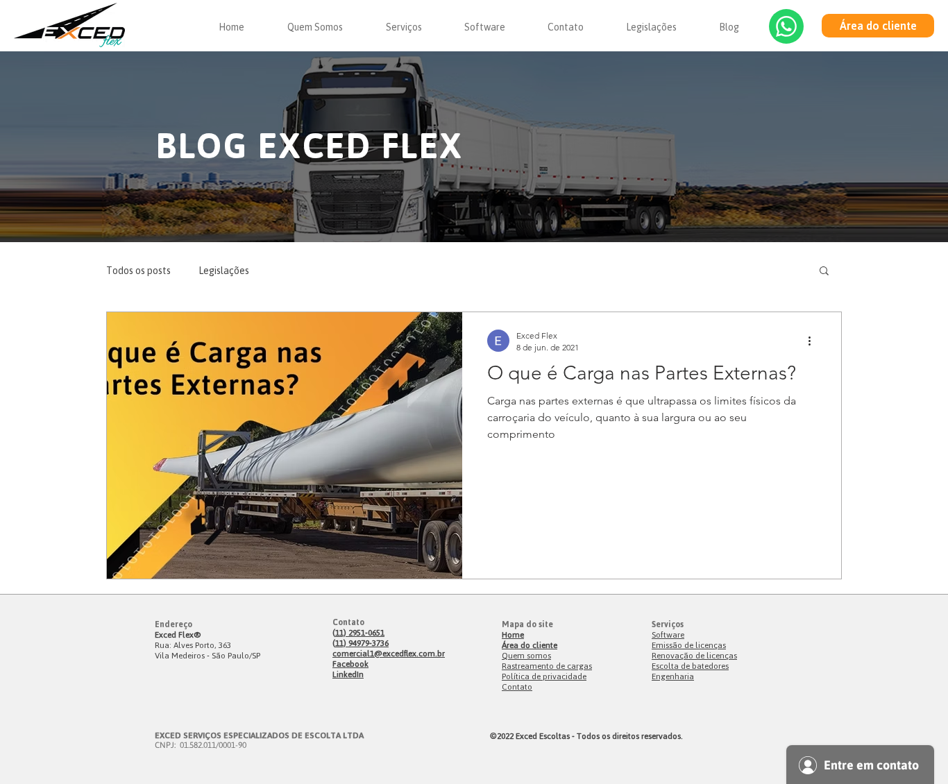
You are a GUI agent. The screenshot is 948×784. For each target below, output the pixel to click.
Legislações (223, 270)
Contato (517, 686)
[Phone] (786, 26)
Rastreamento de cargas (547, 666)
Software (668, 634)
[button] (824, 271)
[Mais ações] (814, 340)
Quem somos (526, 655)
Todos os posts (138, 270)
